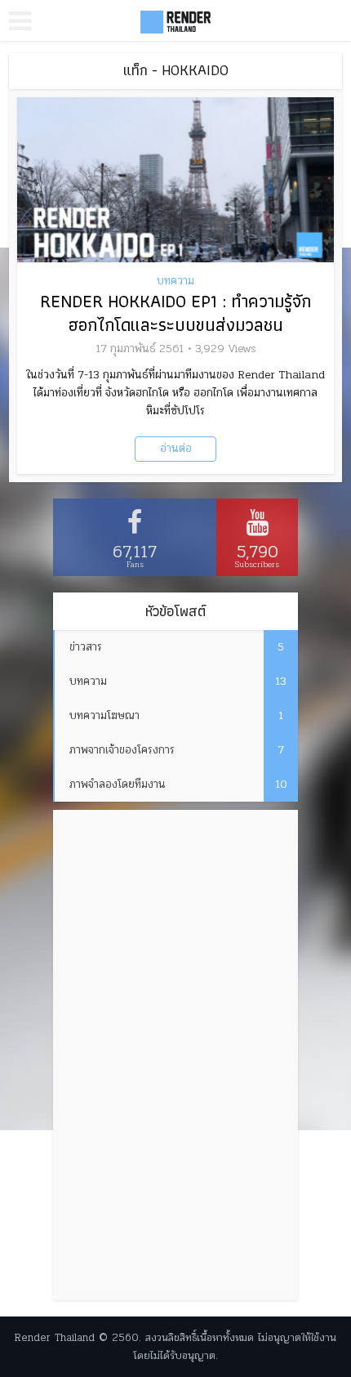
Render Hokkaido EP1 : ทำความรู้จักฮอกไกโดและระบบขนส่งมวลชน (175, 313)
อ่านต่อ (176, 448)
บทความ (175, 281)
